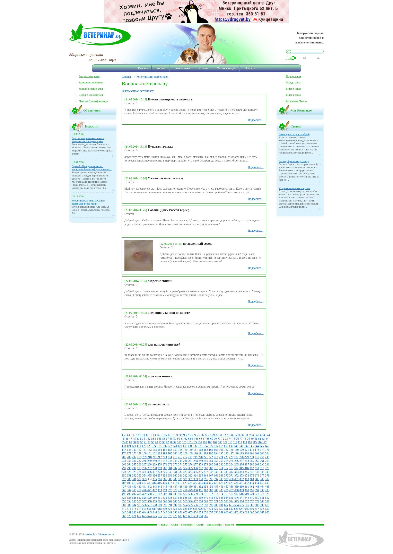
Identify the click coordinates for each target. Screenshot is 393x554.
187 (180, 453)
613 (134, 508)
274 (180, 464)
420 (185, 483)
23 (191, 435)
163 (206, 449)
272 (170, 464)
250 (206, 460)
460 (241, 486)
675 (154, 516)
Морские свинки (160, 281)
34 (231, 435)
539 (201, 497)
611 (124, 508)
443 (154, 486)
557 (144, 501)
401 (236, 479)
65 (196, 438)
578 (252, 501)
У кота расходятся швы (165, 178)
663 (241, 512)
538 (195, 497)
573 (226, 501)
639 (267, 508)
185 (170, 453)
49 (138, 438)
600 (216, 505)
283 (226, 464)
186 (175, 453)
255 (231, 460)
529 (149, 497)
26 (202, 435)
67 (204, 438)
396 (211, 479)
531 (160, 497)
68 (208, 438)
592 (175, 505)
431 (241, 483)
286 (241, 464)
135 (210, 446)
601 (221, 505)
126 (164, 446)
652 (185, 512)
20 (180, 435)
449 (185, 486)
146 (267, 446)
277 (195, 464)
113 (245, 442)
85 (123, 442)
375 (252, 475)
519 (246, 494)
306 (195, 468)
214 (170, 457)
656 (206, 512)
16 (165, 435)
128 (175, 446)
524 (124, 497)
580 (262, 501)
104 (200, 442)
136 (215, 446)
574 (231, 501)
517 (236, 494)
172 (252, 449)
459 (236, 486)
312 (226, 468)
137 (221, 446)
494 (267, 490)
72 (222, 438)
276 (190, 464)
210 (149, 457)
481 (201, 490)
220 (200, 457)
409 (129, 483)
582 (124, 505)
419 (180, 483)
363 (190, 475)
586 (144, 505)
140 (236, 446)
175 (267, 449)
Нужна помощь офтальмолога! (170, 99)
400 (231, 479)
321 (124, 471)
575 (236, 501)
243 (170, 460)
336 (201, 471)
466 (124, 490)
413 (149, 483)
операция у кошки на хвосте (169, 313)
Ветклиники (182, 68)
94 (156, 442)
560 (160, 501)
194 (216, 453)
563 (175, 501)
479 (190, 490)
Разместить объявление (91, 82)
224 (221, 457)
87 (130, 442)
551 (262, 497)
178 (134, 453)
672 (139, 516)
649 (170, 512)
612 (129, 508)
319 (262, 468)
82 (259, 438)
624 (190, 508)
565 (185, 501)
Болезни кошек (293, 88)
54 (156, 438)
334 (190, 471)
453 (206, 486)
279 (206, 464)
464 (262, 486)
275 (185, 464)
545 (231, 497)
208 (139, 457)
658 (216, 512)
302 (175, 468)
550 (257, 497)
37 (242, 435)
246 (185, 460)
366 (206, 475)
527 (139, 497)
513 (216, 494)
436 (267, 483)
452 (201, 486)
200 (247, 453)
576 (241, 501)
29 (213, 435)
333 (185, 471)
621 (175, 508)
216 (180, 457)
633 (236, 508)
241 (160, 460)
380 (129, 479)
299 (160, 468)
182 (154, 453)
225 (226, 457)
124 (154, 446)
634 (241, 508)
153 (154, 449)
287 (247, 464)
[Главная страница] (290, 58)
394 (201, 479)
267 (144, 464)
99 (174, 442)
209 (144, 457)
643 (139, 512)
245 (180, 460)
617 (154, 508)
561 (165, 501)
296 (144, 468)
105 (205, 442)
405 (257, 479)
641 (129, 512)
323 (134, 471)
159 (185, 449)
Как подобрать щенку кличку (294, 161)
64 (193, 438)
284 (231, 464)
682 (190, 516)
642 (134, 512)
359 (170, 475)
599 (211, 505)
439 (134, 486)
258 (247, 460)
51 (145, 438)
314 (236, 468)
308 (206, 468)
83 (263, 438)
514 (221, 494)
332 (180, 471)
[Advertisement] (170, 133)
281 (216, 464)
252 (216, 460)
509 (195, 494)
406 (262, 479)
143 (251, 446)
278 (201, 464)
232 (262, 457)
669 (124, 516)
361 (180, 475)
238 (144, 460)
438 (129, 486)
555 (134, 501)
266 (139, 464)
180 (144, 453)
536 (185, 497)
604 (236, 505)
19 (176, 435)
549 (252, 497)
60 (178, 438)
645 (149, 512)
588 (154, 505)
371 (231, 475)
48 (134, 438)
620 (170, 508)
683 (195, 516)
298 (154, 468)
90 (141, 442)
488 (236, 490)
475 (170, 490)
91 (145, 442)
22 (187, 435)
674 (149, 516)
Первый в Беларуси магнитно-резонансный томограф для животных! (92, 168)
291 (267, 464)
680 (180, 516)
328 (160, 471)
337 (206, 471)
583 (129, 505)
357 (160, 475)
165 (216, 449)
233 (267, 457)
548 (247, 497)
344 (241, 471)
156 (170, 449)
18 (172, 435)
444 (160, 486)
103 (194, 442)
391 (185, 479)
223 (216, 457)
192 (206, 453)
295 (139, 468)
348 (262, 471)
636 (252, 508)
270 (160, 464)
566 (190, 501)
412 (144, 483)
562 (170, 501)
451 (195, 486)
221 (205, 457)
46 (126, 438)
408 (124, 483)
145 (262, 446)
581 (267, 501)
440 (139, 486)
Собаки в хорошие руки (91, 94)
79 (248, 438)
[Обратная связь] (304, 58)
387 (165, 479)
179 (139, 453)
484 (216, 490)
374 (247, 475)
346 (252, 471)
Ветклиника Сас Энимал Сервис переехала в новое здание (88, 202)
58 (171, 438)
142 (246, 446)
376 (257, 475)
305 (190, 468)
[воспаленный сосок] (138, 269)
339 (216, 471)
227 (236, 457)
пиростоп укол (158, 404)
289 (257, 464)
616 (149, 508)
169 (236, 449)
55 (160, 438)
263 (124, 464)
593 (180, 505)
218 (190, 457)
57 (167, 438)
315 (241, 468)
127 (169, 446)
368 (216, 475)
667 (262, 512)
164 (211, 449)
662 (236, 512)
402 (241, 479)
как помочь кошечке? (164, 344)
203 (262, 453)
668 (267, 512)
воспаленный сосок (197, 244)
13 (154, 435)
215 (175, 457)
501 (154, 494)
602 (226, 505)
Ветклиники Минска (296, 101)
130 (185, 446)
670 (129, 516)
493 (262, 490)
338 (211, 471)
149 (134, 449)
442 (149, 486)
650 (175, 512)
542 (216, 497)
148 (129, 449)
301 (170, 468)
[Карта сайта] (318, 58)
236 (134, 460)
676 (160, 516)
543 (221, 497)
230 (252, 457)
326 (149, 471)
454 (211, 486)
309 (211, 468)
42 (261, 435)
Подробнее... (256, 120)
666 (257, 512)
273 (175, 464)
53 (152, 438)
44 (268, 435)
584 (134, 505)
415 (159, 483)
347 (257, 471)
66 (200, 438)
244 (175, 460)
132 (195, 446)
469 (139, 490)
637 (257, 508)
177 (129, 453)
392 (190, 479)
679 (175, 516)
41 (257, 435)
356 (154, 475)
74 (230, 438)
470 (144, 490)
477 (180, 490)
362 (185, 475)
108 (220, 442)
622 (180, 508)
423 (200, 483)
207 (134, 457)
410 (134, 483)
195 (221, 453)
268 (149, 464)
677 (165, 516)
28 (209, 435)
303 (180, 468)
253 (221, 460)
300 (165, 468)
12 (150, 435)
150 (139, 449)
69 (211, 438)
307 (201, 468)
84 (266, 438)
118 (124, 446)
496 (129, 494)
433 (252, 483)
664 (247, 512)
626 (200, 508)
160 (190, 449)
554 (129, 501)
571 (216, 501)
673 (144, 516)
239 (149, 460)
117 (264, 442)
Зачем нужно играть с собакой (294, 134)
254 (226, 460)
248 (195, 460)
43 (264, 435)
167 (226, 449)
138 (226, 446)
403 (247, 479)
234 (124, 460)
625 (195, 508)
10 (143, 435)
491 (252, 490)
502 (160, 494)
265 (134, 464)
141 (241, 446)
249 (201, 460)
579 (257, 501)
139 (231, 446)
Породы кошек (293, 76)
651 (180, 512)
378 (267, 475)
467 (129, 490)
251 (211, 460)
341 (226, 471)
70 (215, 438)
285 (236, 464)
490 (247, 490)
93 (152, 442)
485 (221, 490)
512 (211, 494)
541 (211, 497)
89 (138, 442)
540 (206, 497)
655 (201, 512)
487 (231, 490)
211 (154, 457)
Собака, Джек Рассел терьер (169, 210)
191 (201, 453)
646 (154, 512)
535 (180, 497)
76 (237, 438)
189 (190, 453)
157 (175, 449)
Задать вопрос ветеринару (138, 90)
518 (241, 494)
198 (236, 453)
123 (149, 446)
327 (154, 471)
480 (195, 490)
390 (180, 479)
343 (236, 471)
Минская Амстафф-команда (93, 101)
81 (255, 438)
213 (165, 457)
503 (165, 494)
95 (160, 442)
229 (246, 457)
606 (247, 505)
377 (262, 475)
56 (163, 438)
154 (160, 449)
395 (206, 479)
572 (221, 501)
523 (267, 494)
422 (195, 483)
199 (241, 453)
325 (144, 471)
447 (175, 486)
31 (220, 435)
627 (205, 508)
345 (247, 471)
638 (262, 508)
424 (205, 483)
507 (185, 494)
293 (129, 468)
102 (189, 442)
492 (257, 490)
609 (262, 505)
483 (211, 490)
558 (149, 501)
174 (262, 449)
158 (180, 449)
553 (124, 501)
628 (211, 508)
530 (154, 497)
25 (198, 435)
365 (201, 475)
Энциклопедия (226, 68)
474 (165, 490)
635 (246, 508)
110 (230, 442)
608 (257, 505)
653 (190, 512)
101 (184, 442)
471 (149, 490)
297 (149, 468)
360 (175, 475)
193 (211, 453)
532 (165, 497)
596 (195, 505)
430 (236, 483)
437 (124, 486)
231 (257, 457)
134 (205, 446)
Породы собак (293, 82)
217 (185, 457)
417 (170, 483)
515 (226, 494)
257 (241, 460)
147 (124, 449)
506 (180, 494)
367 (211, 475)
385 (154, 479)
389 (175, 479)
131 (190, 446)
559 (154, 501)
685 (206, 516)
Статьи (203, 68)
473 (160, 490)
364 (195, 475)
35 (235, 435)
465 (267, 486)
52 (149, 438)
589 (160, 505)
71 (219, 438)
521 (257, 494)
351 (129, 475)
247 (190, 460)
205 (124, 457)
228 (241, 457)
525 (129, 497)
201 (252, 453)
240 (154, 460)
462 (252, 486)
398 (221, 479)
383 (144, 479)
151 (144, 449)
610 (267, 505)
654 (195, 512)
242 (165, 460)
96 (163, 442)
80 (252, 438)
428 (226, 483)
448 (180, 486)
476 (175, 490)
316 (246, 468)
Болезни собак (293, 94)
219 (195, 457)
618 (159, 508)
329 (165, 471)
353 (139, 475)
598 (206, 505)
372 (236, 475)
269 (154, 464)
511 (206, 494)
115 (255, 442)
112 (240, 442)
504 (170, 494)
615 (144, 508)
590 (165, 505)
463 (257, 486)
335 (195, 471)
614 (139, 508)
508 (190, 494)
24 (194, 435)
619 (165, 508)
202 (257, 453)
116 (259, 442)
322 (129, 471)
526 (134, 497)
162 (201, 449)
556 (139, 501)
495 (124, 494)
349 (267, 471)
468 (134, 490)
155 (165, 449)
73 (226, 438)
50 (141, 438)
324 (139, 471)
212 (159, 457)
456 (221, 486)
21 (183, 435)
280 (211, 464)
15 (161, 435)
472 (154, 490)
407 (267, 479)
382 (139, 479)
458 (231, 486)
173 (257, 449)
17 (169, 435)
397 (216, 479)
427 (221, 483)
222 (211, 457)
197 (231, 453)
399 (226, 479)
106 (210, 442)
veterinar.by (90, 534)
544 (226, 497)
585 (139, 505)
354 (144, 475)
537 (190, 497)
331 (175, 471)
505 (175, 494)
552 (267, 497)
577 (247, 501)
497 (134, 494)
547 (241, 497)
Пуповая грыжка (160, 146)
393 (195, 479)
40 (253, 435)
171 (247, 449)
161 (195, 449)
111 (235, 442)
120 (134, 446)
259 (252, 460)
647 (160, 512)
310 (216, 468)
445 (165, 486)
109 (225, 442)
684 (201, 516)
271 (165, 464)
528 (144, 497)
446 (170, 486)
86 (126, 442)
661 (231, 512)
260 (257, 460)
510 (201, 494)
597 (201, 505)
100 (179, 442)
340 (221, 471)
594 (185, 505)
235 (129, 460)
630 (221, 508)
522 (262, 494)
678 (170, 516)
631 (226, 508)
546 (236, 497)
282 (221, 464)
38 (246, 435)
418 (175, 483)
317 (252, 468)
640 (124, 512)
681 (185, 516)
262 (267, 460)
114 (250, 442)
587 (149, 505)
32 (224, 435)
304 (185, 468)
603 (231, 505)
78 (244, 438)
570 (211, 501)
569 (206, 501)
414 (154, 483)
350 (124, 475)
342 (231, 471)
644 (144, 512)
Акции (161, 68)
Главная (143, 68)
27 (205, 435)
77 (241, 438)
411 (139, 483)
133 (200, 446)
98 (171, 442)
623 (185, 508)
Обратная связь (106, 534)
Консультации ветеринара (152, 76)
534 (175, 497)
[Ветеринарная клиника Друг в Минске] (196, 21)
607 (252, 505)
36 (239, 435)
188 (185, 453)
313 (231, 468)
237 (139, 460)
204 (267, 453)
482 (206, 490)
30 (217, 435)
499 (144, 494)
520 (252, 494)
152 (149, 449)
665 (252, 512)
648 (165, 512)
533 (170, 497)
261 (262, 460)
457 (226, 486)
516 (231, 494)
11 (147, 435)
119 (129, 446)
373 (241, 475)
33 (228, 435)
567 (195, 501)
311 (221, 468)
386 (160, 479)
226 (231, 457)
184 (165, 453)
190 (195, 453)
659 (221, 512)
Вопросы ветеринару (89, 76)
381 (134, 479)
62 (185, 438)
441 (144, 486)
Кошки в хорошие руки (91, 88)
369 (221, 475)
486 (226, 490)
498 (139, 494)
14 (158, 435)
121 (139, 446)
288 (252, 464)
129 (180, 446)
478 (185, 490)
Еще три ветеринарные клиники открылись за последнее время (88, 140)
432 (246, 483)
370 (226, 475)
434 (257, 483)
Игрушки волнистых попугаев (294, 188)
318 (257, 468)
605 (241, 505)
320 (267, 468)
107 (215, 442)
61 (182, 438)
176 (124, 453)
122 (144, 446)
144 (256, 446)
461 (247, 486)
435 (262, 483)
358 (165, 475)
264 (129, 464)
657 (211, 512)
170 (241, 449)
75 (233, 438)
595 (190, 505)
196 (226, 453)
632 (231, 508)
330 (170, 471)
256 (236, 460)
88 (134, 442)
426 (216, 483)
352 (134, 475)
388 (170, 479)
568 (201, 501)
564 (180, 501)
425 (211, 483)
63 (189, 438)
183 (160, 453)
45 (123, 438)
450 (190, 486)
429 (231, 483)
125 (159, 446)
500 (149, 494)
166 (221, 449)
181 (149, 453)
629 (216, 508)
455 (216, 486)
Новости (250, 68)
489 (241, 490)
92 (149, 442)
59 (174, 438)
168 (231, 449)
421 (190, 483)
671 (134, 516)
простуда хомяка (160, 376)
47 (130, 438)
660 (226, 512)
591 (170, 505)
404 (252, 479)
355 (149, 475)
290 (262, 464)
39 (250, 435)
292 (124, 468)
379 (124, 479)
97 (167, 442)
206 (129, 457)
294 (134, 468)
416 (165, 483)
